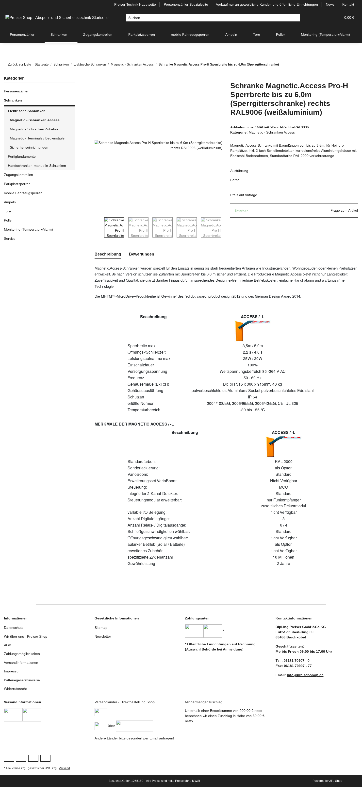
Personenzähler (16, 91)
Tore (7, 211)
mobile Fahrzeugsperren (23, 193)
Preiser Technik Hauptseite (135, 4)
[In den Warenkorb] (98, 78)
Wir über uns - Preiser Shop (25, 636)
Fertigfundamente (22, 156)
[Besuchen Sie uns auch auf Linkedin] (45, 758)
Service (10, 238)
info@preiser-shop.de (305, 675)
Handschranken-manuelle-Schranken (37, 166)
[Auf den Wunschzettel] (212, 90)
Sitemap (101, 628)
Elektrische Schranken (27, 111)
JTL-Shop (335, 781)
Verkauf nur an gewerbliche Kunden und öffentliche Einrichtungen (267, 4)
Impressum (12, 671)
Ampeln (10, 202)
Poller (8, 220)
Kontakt (348, 4)
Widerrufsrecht (15, 689)
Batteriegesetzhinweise (22, 680)
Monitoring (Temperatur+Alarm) (28, 229)
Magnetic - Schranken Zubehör (34, 129)
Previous (99, 227)
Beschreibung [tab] (108, 254)
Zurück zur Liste (19, 64)
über (111, 726)
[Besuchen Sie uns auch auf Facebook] (9, 758)
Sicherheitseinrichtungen (29, 147)
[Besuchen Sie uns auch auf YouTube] (21, 758)
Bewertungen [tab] (141, 254)
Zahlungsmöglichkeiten (22, 654)
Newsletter (103, 636)
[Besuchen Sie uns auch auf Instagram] (33, 758)
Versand (64, 768)
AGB (7, 645)
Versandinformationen (21, 663)
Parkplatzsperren (17, 184)
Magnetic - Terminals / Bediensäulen (38, 138)
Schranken (13, 100)
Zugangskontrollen (18, 175)
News (330, 4)
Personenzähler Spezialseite (186, 4)
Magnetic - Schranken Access (272, 132)
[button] (314, 17)
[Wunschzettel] (325, 17)
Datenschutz (13, 628)
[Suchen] (296, 18)
